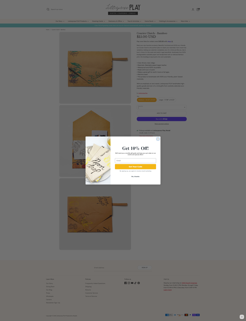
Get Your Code (135, 166)
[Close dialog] (158, 139)
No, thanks (135, 176)
